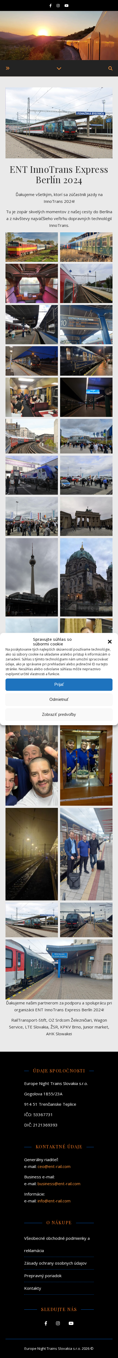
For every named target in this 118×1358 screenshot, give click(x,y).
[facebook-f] (50, 5)
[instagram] (58, 5)
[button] (110, 642)
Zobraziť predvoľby (59, 714)
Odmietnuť (59, 699)
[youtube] (66, 5)
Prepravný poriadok (42, 1275)
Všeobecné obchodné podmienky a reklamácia (57, 1244)
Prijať (59, 684)
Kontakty (32, 1288)
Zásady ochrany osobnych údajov (55, 1263)
